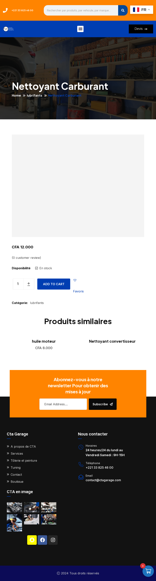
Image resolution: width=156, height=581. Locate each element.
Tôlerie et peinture (24, 460)
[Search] (123, 10)
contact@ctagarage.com (103, 480)
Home (16, 95)
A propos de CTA (23, 446)
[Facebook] (42, 540)
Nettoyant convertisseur (112, 341)
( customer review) (26, 258)
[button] (80, 29)
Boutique (17, 481)
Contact (16, 474)
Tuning (16, 467)
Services (17, 453)
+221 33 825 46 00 (99, 467)
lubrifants (34, 95)
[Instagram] (53, 540)
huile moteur (44, 341)
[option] (44, 341)
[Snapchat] (32, 540)
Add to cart (53, 284)
